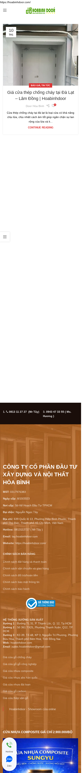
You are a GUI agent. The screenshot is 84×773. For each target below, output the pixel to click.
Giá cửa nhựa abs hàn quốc (20, 677)
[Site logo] (40, 10)
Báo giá (35, 85)
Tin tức (45, 85)
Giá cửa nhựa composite (18, 670)
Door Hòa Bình (35, 106)
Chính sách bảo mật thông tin (21, 582)
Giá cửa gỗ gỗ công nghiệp (20, 664)
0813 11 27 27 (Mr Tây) (24, 411)
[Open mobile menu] (5, 10)
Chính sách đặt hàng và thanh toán (24, 561)
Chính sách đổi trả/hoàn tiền (20, 575)
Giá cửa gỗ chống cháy (17, 657)
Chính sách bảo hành (16, 588)
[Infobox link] (40, 605)
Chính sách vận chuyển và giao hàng (26, 568)
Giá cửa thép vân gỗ (15, 698)
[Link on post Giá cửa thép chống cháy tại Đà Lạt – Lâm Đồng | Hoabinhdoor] (40, 55)
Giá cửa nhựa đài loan (16, 684)
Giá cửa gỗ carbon (14, 691)
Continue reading (40, 127)
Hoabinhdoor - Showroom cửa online (32, 709)
